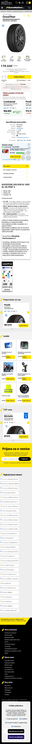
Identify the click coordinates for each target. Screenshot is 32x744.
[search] (30, 2)
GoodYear (9, 11)
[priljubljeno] (17, 2)
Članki (6, 653)
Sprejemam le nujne (16, 731)
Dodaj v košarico (19, 77)
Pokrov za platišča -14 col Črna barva (23, 396)
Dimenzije (7, 646)
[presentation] (1, 312)
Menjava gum (8, 665)
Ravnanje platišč (9, 672)
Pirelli (9, 493)
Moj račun (7, 685)
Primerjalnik (8, 692)
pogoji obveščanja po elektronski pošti (21, 462)
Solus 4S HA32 (8, 418)
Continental (9, 101)
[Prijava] (26, 2)
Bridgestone (10, 483)
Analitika (24, 719)
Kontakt (7, 694)
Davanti (7, 597)
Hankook (9, 561)
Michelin (9, 533)
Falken (9, 511)
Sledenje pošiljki (9, 637)
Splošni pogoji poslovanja (12, 639)
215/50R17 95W (8, 420)
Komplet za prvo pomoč (7, 352)
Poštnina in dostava (10, 633)
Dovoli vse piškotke (16, 737)
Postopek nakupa (10, 644)
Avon (8, 565)
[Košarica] (29, 8)
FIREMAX (7, 592)
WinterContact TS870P (10, 104)
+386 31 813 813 (6, 2)
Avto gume (3, 11)
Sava (6, 305)
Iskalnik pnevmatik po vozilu (13, 651)
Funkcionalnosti (12, 719)
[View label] (7, 277)
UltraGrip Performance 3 (18, 11)
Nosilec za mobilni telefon (7, 374)
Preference (17, 726)
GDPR (6, 642)
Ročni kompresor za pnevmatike (24, 374)
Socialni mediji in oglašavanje (17, 722)
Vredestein (8, 556)
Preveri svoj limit (20, 87)
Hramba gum (8, 667)
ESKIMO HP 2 (8, 307)
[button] (8, 329)
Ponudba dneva (9, 660)
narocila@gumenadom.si (6, 4)
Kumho (8, 547)
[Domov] (15, 8)
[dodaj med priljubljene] (25, 15)
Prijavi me (24, 459)
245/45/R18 (20, 128)
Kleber (7, 538)
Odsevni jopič (6, 395)
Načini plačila (8, 635)
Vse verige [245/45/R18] (8, 159)
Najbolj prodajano (10, 663)
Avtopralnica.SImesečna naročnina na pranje (13, 677)
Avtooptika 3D (9, 669)
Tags (6, 674)
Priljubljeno (8, 690)
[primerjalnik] (20, 2)
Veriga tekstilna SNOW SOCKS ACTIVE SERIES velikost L (19, 149)
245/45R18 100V (8, 105)
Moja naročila (8, 688)
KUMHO (8, 416)
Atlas (6, 583)
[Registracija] (22, 2)
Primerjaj (28, 15)
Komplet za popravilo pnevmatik (24, 352)
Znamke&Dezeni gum (11, 648)
